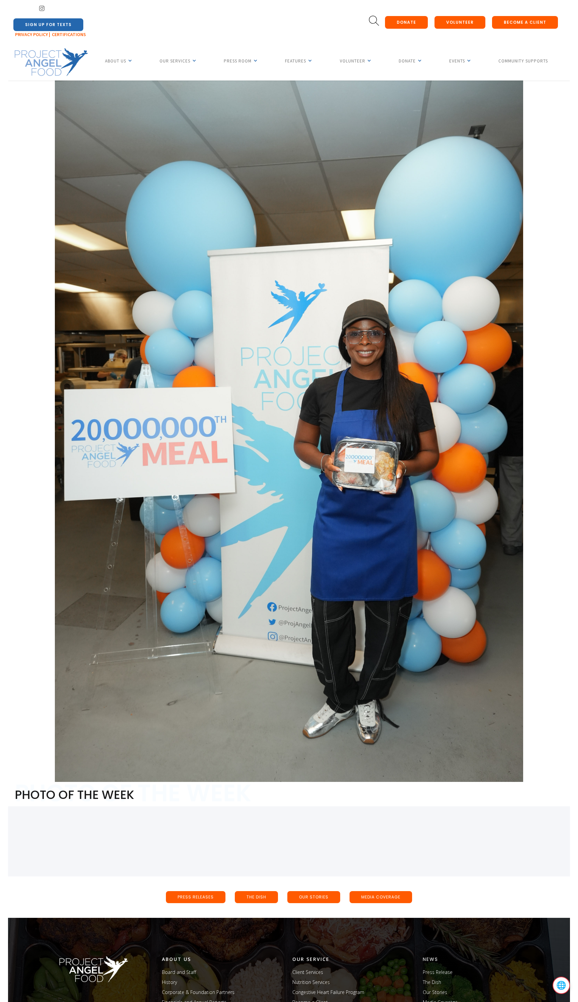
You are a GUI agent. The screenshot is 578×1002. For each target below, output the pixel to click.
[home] (50, 62)
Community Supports (523, 61)
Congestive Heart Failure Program (328, 992)
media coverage (380, 897)
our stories (313, 897)
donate (406, 22)
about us (176, 959)
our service (310, 959)
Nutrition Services (311, 982)
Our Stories (435, 992)
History (169, 982)
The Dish (432, 982)
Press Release (438, 972)
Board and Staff (179, 972)
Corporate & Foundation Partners (198, 992)
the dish (256, 897)
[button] (115, 60)
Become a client (525, 22)
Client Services (307, 972)
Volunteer (460, 22)
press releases (196, 897)
